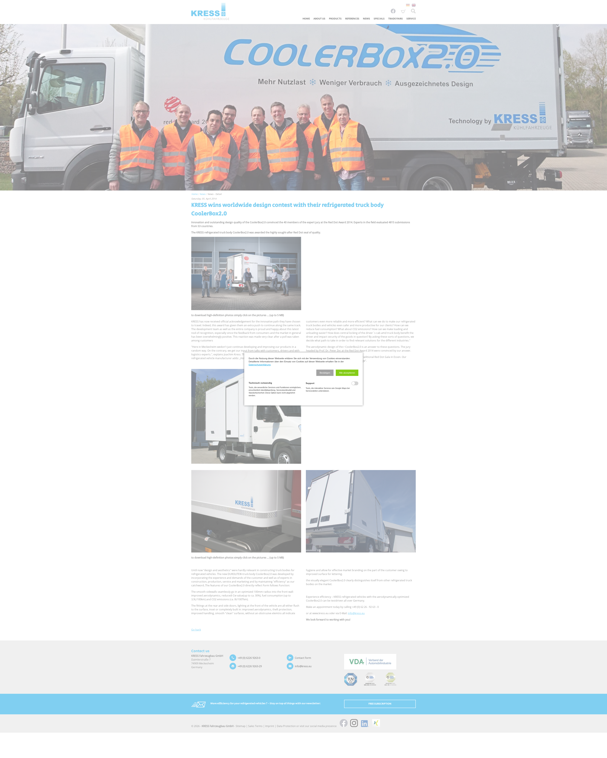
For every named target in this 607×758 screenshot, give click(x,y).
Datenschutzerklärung (260, 364)
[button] (325, 373)
